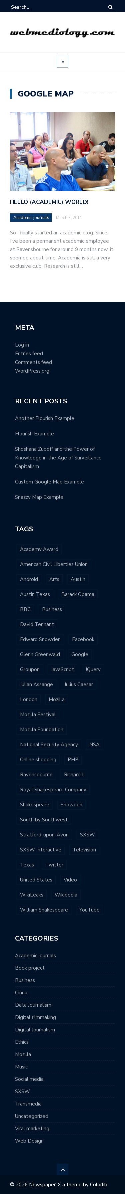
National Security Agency (49, 744)
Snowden (71, 804)
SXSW (87, 834)
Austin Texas (35, 594)
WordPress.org (32, 371)
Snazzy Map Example (39, 497)
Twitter (54, 864)
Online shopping (38, 759)
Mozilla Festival (38, 714)
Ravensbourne (36, 774)
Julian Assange (36, 684)
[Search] (110, 7)
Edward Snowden (40, 639)
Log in (22, 345)
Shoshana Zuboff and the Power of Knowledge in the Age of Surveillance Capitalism (58, 458)
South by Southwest (44, 819)
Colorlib (98, 1184)
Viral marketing (32, 1128)
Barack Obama (77, 594)
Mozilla (57, 699)
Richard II (74, 774)
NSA (94, 744)
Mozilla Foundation (41, 729)
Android (29, 579)
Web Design (29, 1141)
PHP (73, 759)
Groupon (30, 669)
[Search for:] (31, 7)
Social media (29, 1079)
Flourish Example (34, 433)
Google (79, 654)
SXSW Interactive (40, 849)
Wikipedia (66, 894)
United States (36, 879)
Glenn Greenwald (40, 654)
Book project (30, 968)
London (28, 699)
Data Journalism (33, 1005)
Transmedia (28, 1104)
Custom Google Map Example (49, 481)
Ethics (22, 1042)
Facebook (83, 639)
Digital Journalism (35, 1029)
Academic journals (31, 218)
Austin (78, 579)
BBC (25, 609)
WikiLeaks (31, 894)
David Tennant (37, 624)
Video (70, 879)
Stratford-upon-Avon (44, 834)
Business (52, 609)
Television (84, 849)
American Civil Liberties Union (54, 564)
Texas (27, 864)
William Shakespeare (44, 910)
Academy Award (39, 549)
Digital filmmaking (35, 1017)
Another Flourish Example (44, 418)
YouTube (89, 910)
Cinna (21, 992)
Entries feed (29, 353)
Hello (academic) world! (49, 202)
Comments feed (33, 362)
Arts (54, 579)
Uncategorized (31, 1116)
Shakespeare (34, 804)
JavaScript (62, 669)
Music (21, 1066)
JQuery (93, 669)
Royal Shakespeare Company (53, 789)
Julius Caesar (78, 684)
